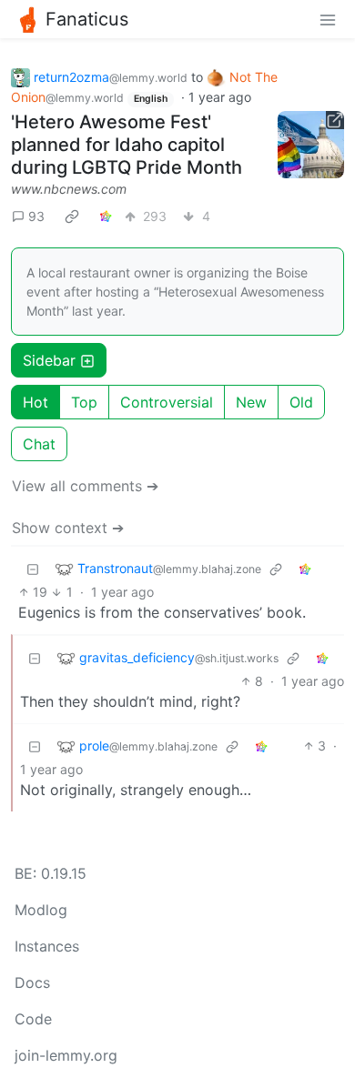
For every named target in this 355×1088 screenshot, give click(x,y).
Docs (32, 982)
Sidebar (49, 360)
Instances (47, 946)
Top (84, 402)
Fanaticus (87, 19)
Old (301, 402)
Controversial (166, 402)
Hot (35, 402)
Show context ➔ (68, 528)
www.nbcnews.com (69, 188)
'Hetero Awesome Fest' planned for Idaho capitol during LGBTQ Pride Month (126, 144)
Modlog (41, 910)
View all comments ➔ (85, 486)
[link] (72, 215)
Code (33, 1019)
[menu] (327, 19)
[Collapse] (32, 568)
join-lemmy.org (66, 1055)
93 (36, 216)
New (251, 402)
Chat (39, 444)
